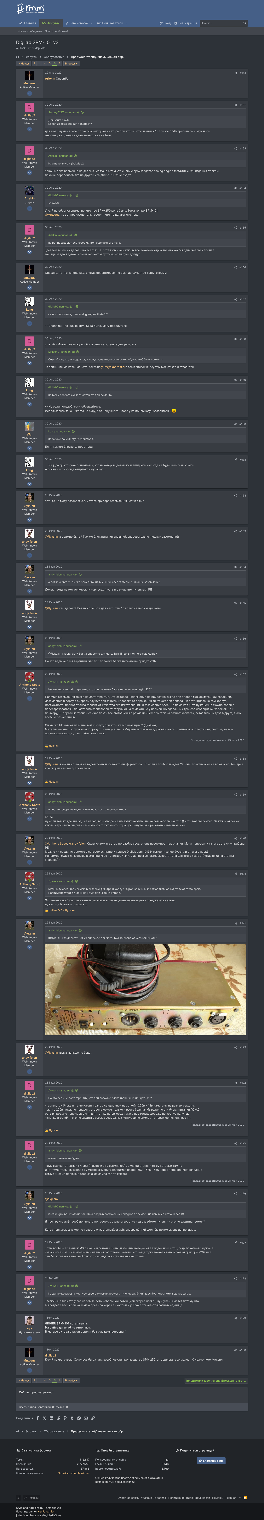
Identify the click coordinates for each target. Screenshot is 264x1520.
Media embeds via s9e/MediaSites (39, 1515)
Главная (231, 1497)
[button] (91, 23)
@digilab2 (52, 1199)
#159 (242, 379)
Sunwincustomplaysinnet (73, 1473)
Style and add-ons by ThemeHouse (38, 1507)
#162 (243, 495)
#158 (242, 339)
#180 (242, 1350)
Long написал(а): (59, 431)
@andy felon (77, 843)
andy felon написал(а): (62, 574)
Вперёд (70, 63)
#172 (243, 923)
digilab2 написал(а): (61, 195)
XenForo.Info (46, 1511)
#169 (242, 794)
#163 (242, 531)
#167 (243, 674)
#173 (243, 1047)
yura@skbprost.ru (113, 367)
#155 (242, 227)
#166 (242, 638)
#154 (242, 188)
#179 (243, 1318)
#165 (242, 602)
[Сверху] (240, 1498)
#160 (242, 424)
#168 (242, 758)
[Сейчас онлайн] (29, 681)
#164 (242, 567)
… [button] (39, 63)
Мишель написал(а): (61, 351)
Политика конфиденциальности (189, 1497)
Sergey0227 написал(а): (64, 112)
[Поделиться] (235, 73)
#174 (243, 1083)
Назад (25, 63)
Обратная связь (128, 1497)
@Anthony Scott (56, 843)
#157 (243, 299)
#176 (243, 1193)
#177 (243, 1242)
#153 (242, 148)
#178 (243, 1278)
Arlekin (50, 78)
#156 (242, 267)
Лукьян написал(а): (61, 681)
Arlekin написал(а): (60, 155)
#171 (243, 873)
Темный (32, 1497)
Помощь (217, 1497)
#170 (243, 838)
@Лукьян (51, 536)
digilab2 (50, 1355)
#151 (243, 73)
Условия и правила (153, 1497)
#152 (243, 105)
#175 (243, 1143)
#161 (243, 459)
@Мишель (52, 214)
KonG (23, 48)
